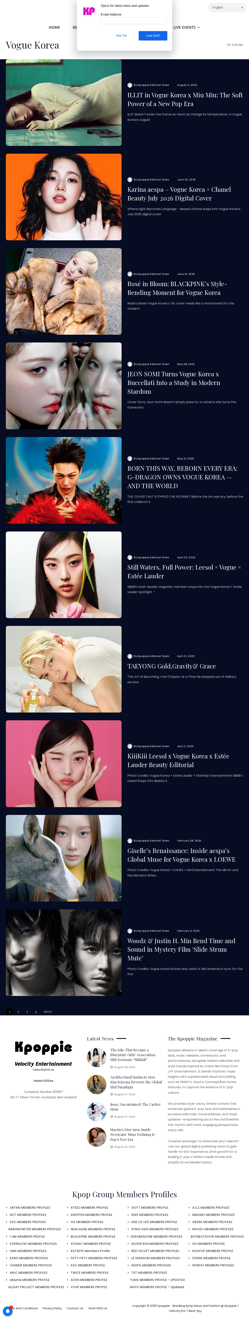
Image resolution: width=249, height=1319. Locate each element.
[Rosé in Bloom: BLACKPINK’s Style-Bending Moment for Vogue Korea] (64, 291)
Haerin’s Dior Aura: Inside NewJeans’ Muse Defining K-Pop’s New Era (133, 1134)
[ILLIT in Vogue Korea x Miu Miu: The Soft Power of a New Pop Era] (64, 102)
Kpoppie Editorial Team (153, 85)
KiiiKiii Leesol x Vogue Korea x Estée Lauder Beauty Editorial (178, 760)
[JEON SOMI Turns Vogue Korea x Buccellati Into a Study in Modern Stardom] (64, 385)
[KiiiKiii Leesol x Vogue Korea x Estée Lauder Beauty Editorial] (64, 763)
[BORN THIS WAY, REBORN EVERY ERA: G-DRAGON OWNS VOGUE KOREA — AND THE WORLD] (64, 480)
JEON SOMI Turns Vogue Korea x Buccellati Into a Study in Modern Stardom (173, 382)
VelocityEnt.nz (43, 1069)
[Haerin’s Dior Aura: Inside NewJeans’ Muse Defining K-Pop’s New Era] (96, 1137)
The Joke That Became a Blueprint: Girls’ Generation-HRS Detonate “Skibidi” (133, 1055)
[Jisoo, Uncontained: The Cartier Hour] (96, 1111)
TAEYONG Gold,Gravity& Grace (171, 666)
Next (48, 1011)
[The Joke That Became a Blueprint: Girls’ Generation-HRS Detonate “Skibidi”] (96, 1057)
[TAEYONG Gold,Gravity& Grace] (64, 669)
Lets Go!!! (153, 35)
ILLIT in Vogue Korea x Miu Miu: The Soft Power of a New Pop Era (185, 99)
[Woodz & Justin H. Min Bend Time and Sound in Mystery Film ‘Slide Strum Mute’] (64, 952)
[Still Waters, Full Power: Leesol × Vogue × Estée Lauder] (64, 574)
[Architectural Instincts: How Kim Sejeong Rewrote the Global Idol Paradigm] (96, 1084)
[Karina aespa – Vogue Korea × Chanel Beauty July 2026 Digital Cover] (64, 197)
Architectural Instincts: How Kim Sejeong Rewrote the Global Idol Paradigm (136, 1082)
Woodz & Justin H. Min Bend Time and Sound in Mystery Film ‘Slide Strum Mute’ (181, 949)
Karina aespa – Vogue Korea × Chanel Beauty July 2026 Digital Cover (179, 193)
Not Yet (121, 35)
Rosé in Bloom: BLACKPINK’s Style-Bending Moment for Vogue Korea (177, 287)
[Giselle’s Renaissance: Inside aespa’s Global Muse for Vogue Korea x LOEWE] (64, 858)
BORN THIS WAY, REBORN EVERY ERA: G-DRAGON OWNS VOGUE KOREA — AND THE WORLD (182, 477)
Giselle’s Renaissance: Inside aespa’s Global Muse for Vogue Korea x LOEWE (181, 854)
